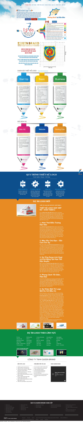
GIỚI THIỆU (33, 5)
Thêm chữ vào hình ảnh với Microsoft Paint (41, 374)
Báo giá (24, 109)
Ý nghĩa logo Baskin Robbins (39, 369)
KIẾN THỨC (58, 5)
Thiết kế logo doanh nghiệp (10, 408)
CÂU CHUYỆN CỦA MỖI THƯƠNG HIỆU (41, 366)
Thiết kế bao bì (23, 406)
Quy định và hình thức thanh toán (71, 409)
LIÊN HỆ (63, 5)
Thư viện (28, 417)
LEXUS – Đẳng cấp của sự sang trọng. (40, 368)
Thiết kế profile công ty (24, 404)
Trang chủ (23, 417)
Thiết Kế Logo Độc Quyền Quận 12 (23, 366)
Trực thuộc (10, 418)
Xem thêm (23, 104)
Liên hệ (33, 417)
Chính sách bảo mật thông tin (70, 410)
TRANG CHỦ (28, 5)
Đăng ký (54, 21)
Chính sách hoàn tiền (69, 406)
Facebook (46, 419)
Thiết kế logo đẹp (8, 410)
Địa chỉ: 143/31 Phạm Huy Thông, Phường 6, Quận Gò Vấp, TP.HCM (47, 417)
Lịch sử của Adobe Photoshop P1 (39, 371)
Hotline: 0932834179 (63, 417)
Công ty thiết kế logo (9, 412)
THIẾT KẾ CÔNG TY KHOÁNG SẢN (23, 368)
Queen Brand (42, 278)
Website (37, 419)
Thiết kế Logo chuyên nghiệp (10, 407)
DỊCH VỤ (53, 5)
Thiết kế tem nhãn (23, 409)
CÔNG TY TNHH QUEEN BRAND (54, 310)
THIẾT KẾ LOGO (40, 5)
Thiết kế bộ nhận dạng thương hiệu (56, 406)
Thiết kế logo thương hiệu (9, 409)
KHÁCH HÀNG (48, 5)
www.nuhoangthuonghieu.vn (45, 322)
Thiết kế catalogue (38, 407)
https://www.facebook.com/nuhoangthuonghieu (53, 319)
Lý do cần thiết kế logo (37, 372)
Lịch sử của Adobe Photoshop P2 (39, 370)
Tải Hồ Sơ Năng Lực (42, 19)
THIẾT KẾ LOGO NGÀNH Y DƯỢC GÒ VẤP (24, 381)
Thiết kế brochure (23, 408)
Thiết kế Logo (8, 404)
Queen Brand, (58, 294)
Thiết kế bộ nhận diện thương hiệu (56, 404)
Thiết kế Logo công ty (9, 406)
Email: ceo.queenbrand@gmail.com (28, 419)
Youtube (41, 419)
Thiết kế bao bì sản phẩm (24, 407)
